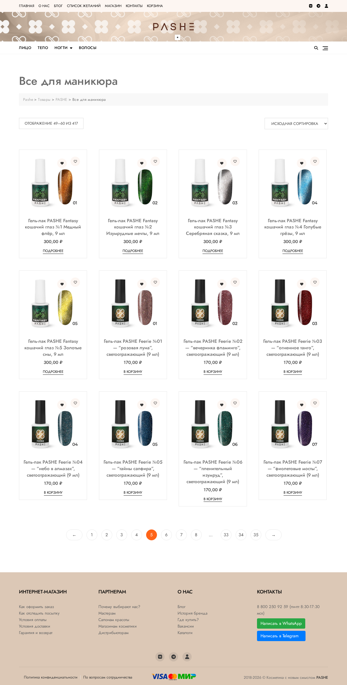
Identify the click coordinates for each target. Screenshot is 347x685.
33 (226, 535)
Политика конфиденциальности (51, 677)
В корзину (133, 371)
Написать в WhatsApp (281, 623)
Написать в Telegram (281, 636)
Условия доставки (34, 626)
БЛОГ (58, 5)
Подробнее (53, 250)
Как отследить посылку (39, 613)
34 (241, 535)
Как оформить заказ (36, 607)
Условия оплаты (33, 620)
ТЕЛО (43, 47)
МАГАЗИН (113, 5)
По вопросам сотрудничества (107, 677)
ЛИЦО (25, 47)
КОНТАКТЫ (134, 5)
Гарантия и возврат (35, 633)
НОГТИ (61, 47)
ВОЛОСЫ (88, 47)
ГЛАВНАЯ (26, 5)
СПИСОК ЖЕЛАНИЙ (84, 5)
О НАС (44, 5)
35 (255, 535)
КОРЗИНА (155, 5)
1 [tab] (177, 37)
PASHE (322, 677)
